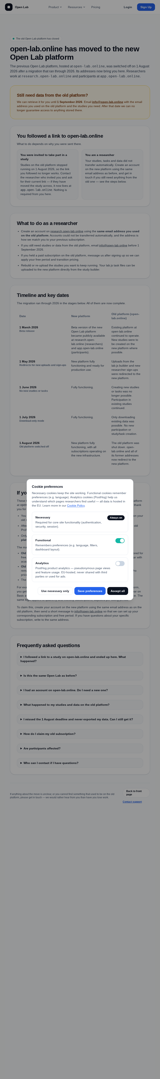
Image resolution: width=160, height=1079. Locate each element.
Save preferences (90, 591)
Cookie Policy (76, 505)
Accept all (118, 591)
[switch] (120, 540)
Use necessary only (55, 591)
